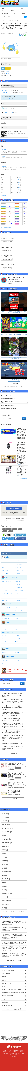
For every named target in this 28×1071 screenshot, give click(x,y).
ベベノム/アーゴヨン (6, 590)
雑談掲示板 (17, 652)
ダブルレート (6, 900)
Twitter (23, 1053)
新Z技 (3, 663)
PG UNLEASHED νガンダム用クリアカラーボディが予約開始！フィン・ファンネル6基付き (13, 923)
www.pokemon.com (7, 58)
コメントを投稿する (14, 508)
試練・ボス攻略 (6, 842)
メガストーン (17, 638)
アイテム (4, 850)
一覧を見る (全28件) (7, 268)
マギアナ (16, 607)
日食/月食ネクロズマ (19, 590)
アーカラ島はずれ (6, 92)
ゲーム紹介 (5, 824)
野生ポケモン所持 (5, 645)
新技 (15, 663)
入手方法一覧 (17, 581)
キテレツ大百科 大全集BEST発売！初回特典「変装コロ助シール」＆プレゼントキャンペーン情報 (13, 948)
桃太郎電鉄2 (5, 1002)
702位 (19, 192)
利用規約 (21, 1050)
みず (3, 68)
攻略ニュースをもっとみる (13, 960)
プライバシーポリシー (7, 1051)
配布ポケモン (14, 10)
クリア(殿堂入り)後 (19, 570)
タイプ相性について (6, 227)
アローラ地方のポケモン (8, 398)
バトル (4, 889)
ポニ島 (3, 567)
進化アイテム (4, 635)
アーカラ (5, 530)
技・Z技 (4, 864)
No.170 (7, 71)
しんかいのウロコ (6, 98)
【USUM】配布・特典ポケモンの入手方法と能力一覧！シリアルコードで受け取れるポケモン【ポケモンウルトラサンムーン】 (12, 714)
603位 (19, 185)
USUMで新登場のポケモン (8, 408)
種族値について (5, 195)
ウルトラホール (5, 570)
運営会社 (21, 1051)
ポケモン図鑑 (4, 10)
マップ (14, 8)
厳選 (4, 882)
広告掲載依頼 (11, 1053)
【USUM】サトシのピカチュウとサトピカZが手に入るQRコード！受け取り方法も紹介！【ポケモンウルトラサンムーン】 (12, 701)
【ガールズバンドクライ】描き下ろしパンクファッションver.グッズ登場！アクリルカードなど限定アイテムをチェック (13, 936)
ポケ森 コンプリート (7, 1005)
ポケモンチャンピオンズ (8, 983)
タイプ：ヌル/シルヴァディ (7, 593)
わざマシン (4, 638)
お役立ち (5, 846)
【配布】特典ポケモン (6, 581)
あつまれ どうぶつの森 (7, 995)
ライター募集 (5, 1053)
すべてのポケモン (6, 395)
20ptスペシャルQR (18, 610)
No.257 (7, 73)
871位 (19, 179)
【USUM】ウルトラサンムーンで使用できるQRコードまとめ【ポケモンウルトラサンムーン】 (12, 707)
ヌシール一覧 (17, 584)
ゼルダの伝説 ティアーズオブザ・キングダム (13, 992)
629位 (19, 187)
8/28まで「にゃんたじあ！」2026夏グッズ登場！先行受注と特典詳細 (13, 942)
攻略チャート (4, 8)
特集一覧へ (24, 478)
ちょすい (4, 166)
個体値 (4, 868)
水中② (3, 122)
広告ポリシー (16, 1051)
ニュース (5, 904)
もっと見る (13, 383)
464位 (19, 190)
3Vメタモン (4, 597)
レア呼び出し (17, 600)
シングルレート (6, 893)
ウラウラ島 (4, 564)
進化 (3, 835)
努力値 (4, 875)
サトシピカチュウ (5, 584)
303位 (19, 177)
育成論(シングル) (5, 618)
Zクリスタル (17, 635)
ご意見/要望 (15, 1050)
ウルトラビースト (18, 587)
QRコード (23, 8)
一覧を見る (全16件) (7, 241)
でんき (8, 68)
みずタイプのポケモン (7, 402)
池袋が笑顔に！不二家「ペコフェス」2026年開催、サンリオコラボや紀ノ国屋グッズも (13, 955)
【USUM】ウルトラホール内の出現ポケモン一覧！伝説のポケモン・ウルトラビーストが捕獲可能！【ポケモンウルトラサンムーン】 (12, 725)
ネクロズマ (4, 587)
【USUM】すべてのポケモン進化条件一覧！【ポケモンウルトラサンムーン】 (12, 731)
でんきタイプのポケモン (8, 405)
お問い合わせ (18, 1053)
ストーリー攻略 (6, 831)
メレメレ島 (4, 560)
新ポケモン (17, 660)
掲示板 (23, 13)
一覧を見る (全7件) (6, 250)
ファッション (23, 10)
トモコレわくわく (6, 976)
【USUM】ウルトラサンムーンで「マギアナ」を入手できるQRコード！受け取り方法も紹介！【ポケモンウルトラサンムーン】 (12, 738)
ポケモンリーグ (18, 567)
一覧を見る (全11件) (7, 259)
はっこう (4, 156)
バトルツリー (17, 573)
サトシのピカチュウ (6, 607)
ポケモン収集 (6, 839)
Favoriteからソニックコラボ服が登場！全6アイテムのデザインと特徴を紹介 (13, 929)
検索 (25, 17)
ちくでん (4, 149)
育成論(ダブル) (18, 618)
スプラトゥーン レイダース (8, 970)
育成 (4, 853)
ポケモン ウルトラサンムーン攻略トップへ (16, 670)
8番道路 (4, 90)
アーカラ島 (17, 560)
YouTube (12, 1054)
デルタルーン (5, 999)
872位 (19, 182)
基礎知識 (4, 860)
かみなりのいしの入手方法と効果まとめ (12, 743)
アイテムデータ (4, 13)
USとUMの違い (5, 660)
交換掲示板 (4, 652)
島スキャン (17, 597)
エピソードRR (5, 573)
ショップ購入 (4, 641)
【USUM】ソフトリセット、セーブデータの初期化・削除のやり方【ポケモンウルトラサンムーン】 (12, 748)
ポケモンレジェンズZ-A (8, 980)
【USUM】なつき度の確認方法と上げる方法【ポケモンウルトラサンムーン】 (12, 719)
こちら (20, 512)
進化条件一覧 (4, 600)
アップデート (6, 878)
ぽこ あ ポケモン (6, 973)
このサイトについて (8, 1050)
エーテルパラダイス (19, 564)
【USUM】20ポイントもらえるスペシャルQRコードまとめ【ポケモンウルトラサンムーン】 (12, 695)
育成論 (14, 13)
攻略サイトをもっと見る (13, 1009)
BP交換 (16, 641)
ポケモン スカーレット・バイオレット (11, 989)
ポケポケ (4, 986)
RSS (16, 1054)
